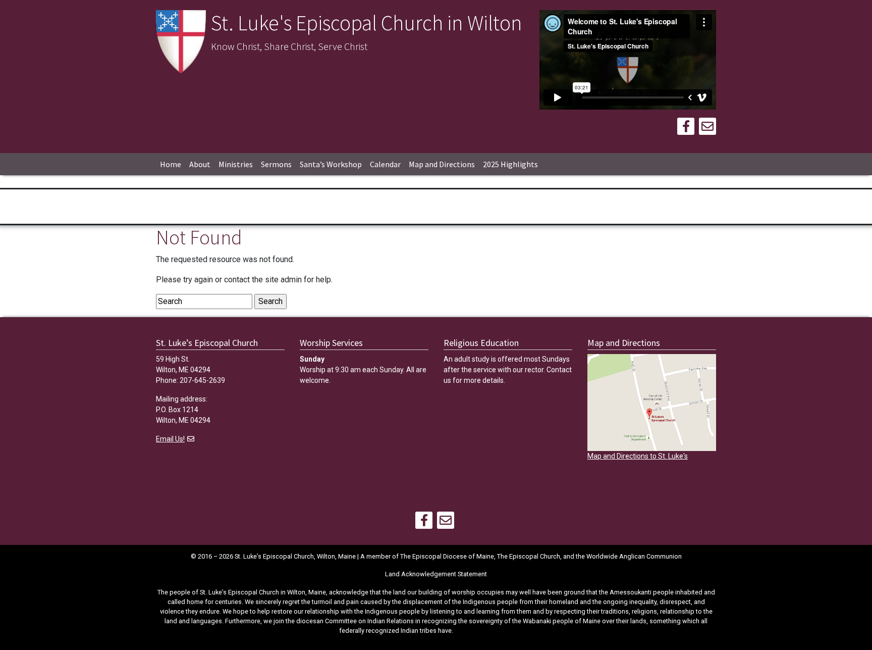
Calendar (385, 164)
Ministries (236, 164)
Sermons (276, 164)
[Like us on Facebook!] (685, 128)
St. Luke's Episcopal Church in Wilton (366, 23)
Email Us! (170, 439)
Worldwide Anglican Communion (634, 556)
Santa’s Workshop (331, 164)
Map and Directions (442, 164)
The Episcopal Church (528, 556)
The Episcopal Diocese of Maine (447, 556)
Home (170, 164)
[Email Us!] (707, 128)
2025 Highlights (510, 164)
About (199, 164)
